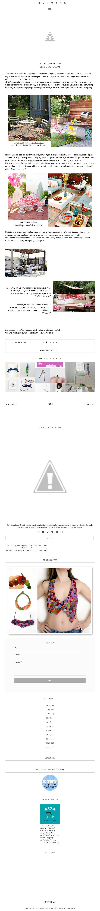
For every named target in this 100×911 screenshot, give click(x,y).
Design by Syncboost (67, 908)
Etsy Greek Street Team (32, 545)
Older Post (89, 405)
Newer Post (11, 405)
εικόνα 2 (80, 160)
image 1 (15, 169)
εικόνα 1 (72, 160)
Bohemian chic (10, 548)
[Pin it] (53, 342)
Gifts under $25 (11, 550)
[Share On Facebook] (46, 342)
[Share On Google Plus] (50, 342)
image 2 (22, 169)
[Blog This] (56, 342)
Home (50, 404)
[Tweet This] (43, 342)
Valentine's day (10, 545)
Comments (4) (20, 342)
